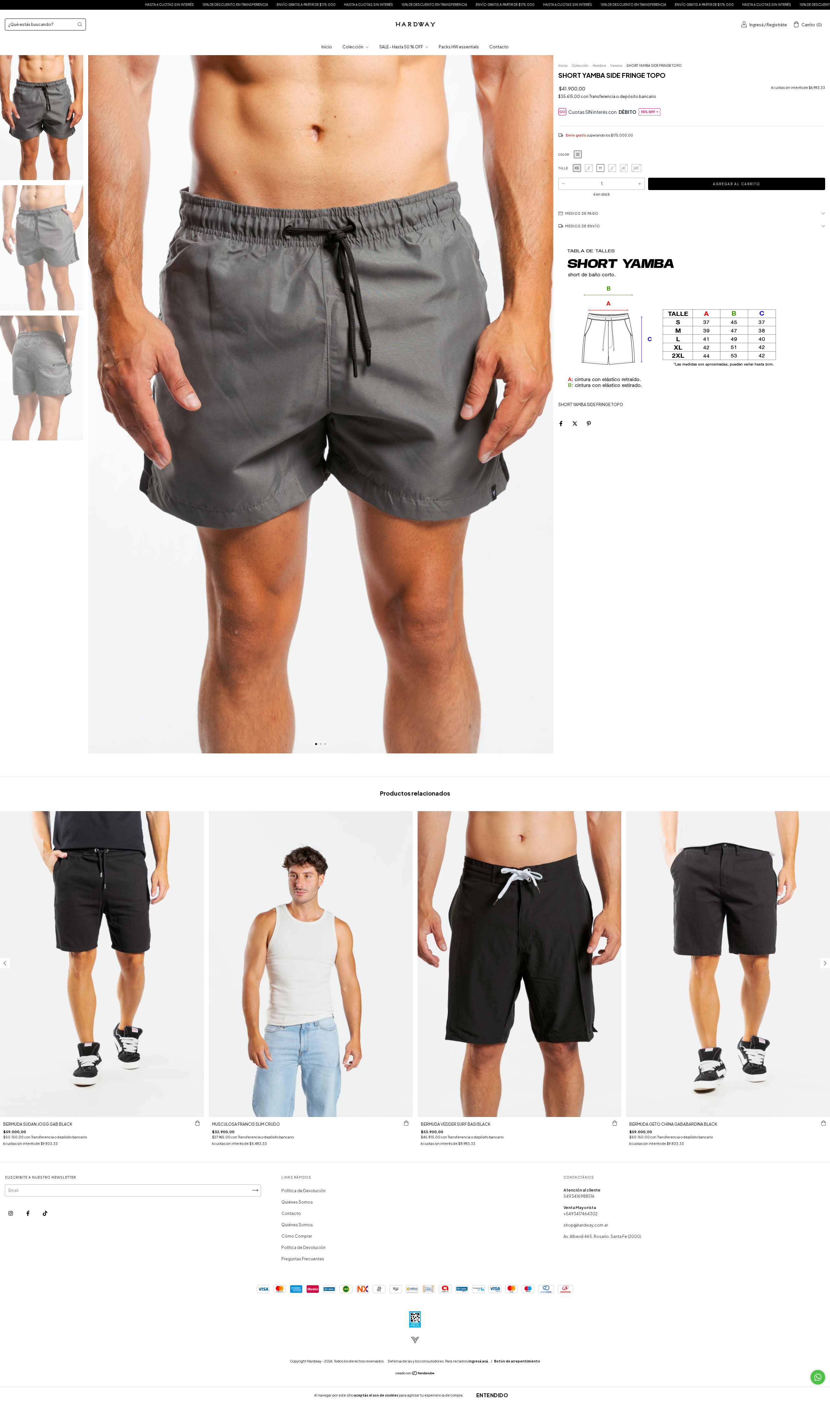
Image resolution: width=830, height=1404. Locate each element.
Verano (616, 65)
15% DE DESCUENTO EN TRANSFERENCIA (185, 4)
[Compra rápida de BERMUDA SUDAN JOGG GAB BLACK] (197, 1123)
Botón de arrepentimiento (517, 1361)
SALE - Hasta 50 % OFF (401, 46)
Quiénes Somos (297, 1202)
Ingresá (756, 24)
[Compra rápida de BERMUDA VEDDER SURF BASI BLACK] (614, 1123)
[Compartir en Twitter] (575, 423)
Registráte (776, 24)
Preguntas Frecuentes (302, 1258)
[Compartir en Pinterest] (588, 423)
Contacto (499, 46)
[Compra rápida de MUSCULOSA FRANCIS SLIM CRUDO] (406, 1123)
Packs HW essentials (459, 46)
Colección (353, 46)
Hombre (599, 65)
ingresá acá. (478, 1361)
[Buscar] (79, 24)
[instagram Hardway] (11, 1213)
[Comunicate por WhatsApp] (818, 1377)
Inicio (326, 46)
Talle (563, 168)
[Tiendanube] (415, 1374)
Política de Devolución (303, 1190)
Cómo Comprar (296, 1236)
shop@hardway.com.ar (585, 1225)
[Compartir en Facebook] (561, 423)
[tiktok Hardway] (45, 1213)
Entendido (492, 1395)
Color (563, 154)
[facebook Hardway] (28, 1213)
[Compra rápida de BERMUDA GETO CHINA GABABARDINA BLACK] (823, 1123)
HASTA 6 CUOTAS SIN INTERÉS (120, 4)
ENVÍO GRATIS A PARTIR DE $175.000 (57, 4)
